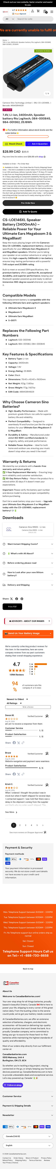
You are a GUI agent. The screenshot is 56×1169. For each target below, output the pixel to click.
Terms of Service (35, 1160)
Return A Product (32, 1158)
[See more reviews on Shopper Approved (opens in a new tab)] (22, 743)
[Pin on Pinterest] (21, 598)
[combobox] (28, 19)
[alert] (28, 621)
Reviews (47, 1160)
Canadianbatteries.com (17, 1154)
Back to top (28, 969)
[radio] (40, 664)
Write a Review (28, 707)
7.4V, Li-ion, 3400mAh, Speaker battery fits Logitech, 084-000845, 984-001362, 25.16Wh (27, 43)
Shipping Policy (21, 1160)
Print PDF (12, 606)
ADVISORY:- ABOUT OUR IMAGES (27, 621)
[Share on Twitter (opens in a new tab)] (18, 743)
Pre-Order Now (28, 203)
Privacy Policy (46, 1158)
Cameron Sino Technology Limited (17, 103)
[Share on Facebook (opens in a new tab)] (14, 743)
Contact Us (7, 1158)
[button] (38, 11)
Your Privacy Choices (10, 1163)
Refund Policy (8, 1160)
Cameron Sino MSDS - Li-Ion (32, 527)
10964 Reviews (19, 675)
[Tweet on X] (11, 598)
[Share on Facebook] (16, 598)
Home (5, 40)
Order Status (18, 1158)
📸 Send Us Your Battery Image (22, 633)
